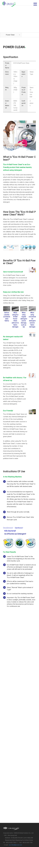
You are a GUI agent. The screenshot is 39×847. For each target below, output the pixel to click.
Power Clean (10, 35)
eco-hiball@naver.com (15, 845)
